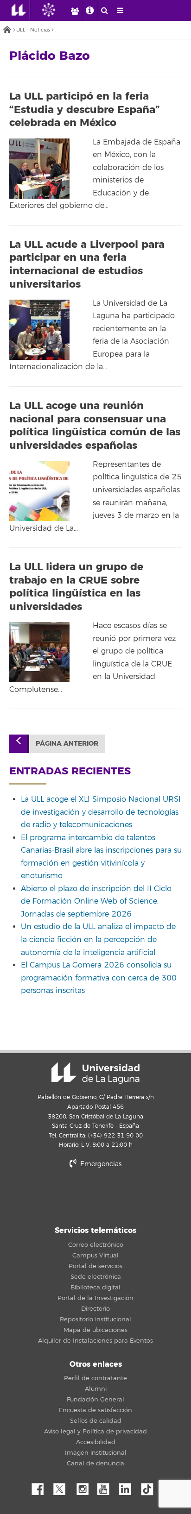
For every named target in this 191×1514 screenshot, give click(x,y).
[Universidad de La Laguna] (56, 9)
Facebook (41, 1486)
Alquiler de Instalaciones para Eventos (95, 1340)
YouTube (106, 1486)
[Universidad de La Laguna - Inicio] (21, 9)
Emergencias (99, 1164)
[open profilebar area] (75, 10)
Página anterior (67, 743)
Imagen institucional (96, 1453)
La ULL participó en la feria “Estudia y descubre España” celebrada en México (84, 109)
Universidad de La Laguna (95, 1073)
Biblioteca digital (95, 1287)
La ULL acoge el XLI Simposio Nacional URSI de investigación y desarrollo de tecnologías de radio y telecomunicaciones (101, 812)
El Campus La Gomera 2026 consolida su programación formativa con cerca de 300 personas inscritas (99, 978)
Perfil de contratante (95, 1378)
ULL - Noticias (33, 30)
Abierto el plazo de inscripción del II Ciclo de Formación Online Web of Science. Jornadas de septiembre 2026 (96, 901)
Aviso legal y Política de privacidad (95, 1431)
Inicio (7, 30)
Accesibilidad (95, 1442)
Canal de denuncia (95, 1463)
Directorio (95, 1309)
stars (95, 1195)
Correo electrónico (95, 1245)
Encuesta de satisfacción (95, 1410)
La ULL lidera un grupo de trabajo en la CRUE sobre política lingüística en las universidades (76, 586)
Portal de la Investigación (95, 1298)
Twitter (63, 1486)
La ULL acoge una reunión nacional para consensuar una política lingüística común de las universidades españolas (94, 425)
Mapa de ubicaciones (95, 1330)
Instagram (85, 1486)
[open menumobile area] (120, 10)
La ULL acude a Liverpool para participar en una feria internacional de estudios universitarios (87, 264)
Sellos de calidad (95, 1421)
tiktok (150, 1486)
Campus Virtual (95, 1255)
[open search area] (104, 10)
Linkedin (128, 1486)
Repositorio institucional (95, 1319)
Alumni (96, 1389)
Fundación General (95, 1399)
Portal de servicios (95, 1266)
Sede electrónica (95, 1277)
